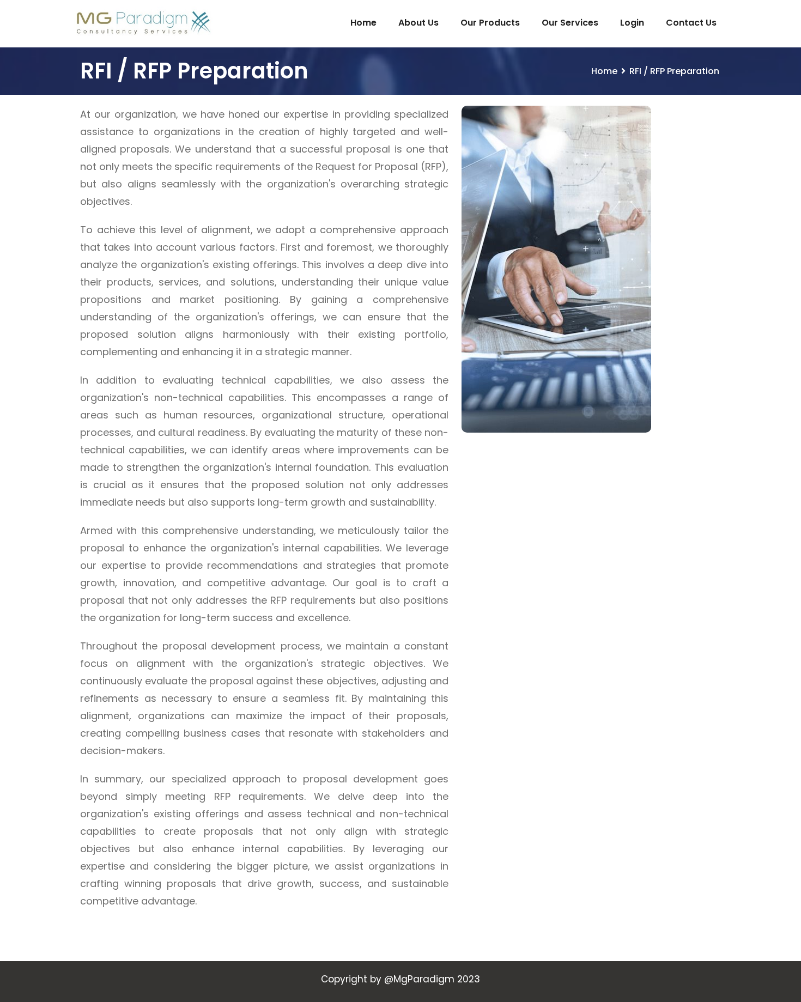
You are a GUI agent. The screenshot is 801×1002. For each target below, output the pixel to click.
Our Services (570, 22)
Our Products (490, 22)
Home (363, 22)
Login (632, 22)
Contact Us (691, 22)
